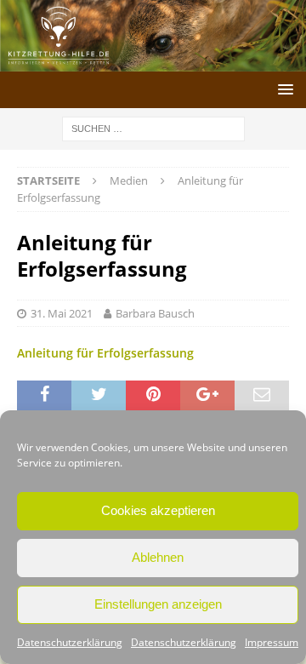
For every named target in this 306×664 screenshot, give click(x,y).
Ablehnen (158, 557)
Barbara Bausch (155, 313)
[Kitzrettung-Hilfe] (153, 61)
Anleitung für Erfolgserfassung (105, 353)
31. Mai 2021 (62, 313)
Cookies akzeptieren (158, 510)
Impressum (271, 642)
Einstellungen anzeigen (158, 604)
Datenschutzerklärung (69, 642)
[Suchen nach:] (153, 127)
